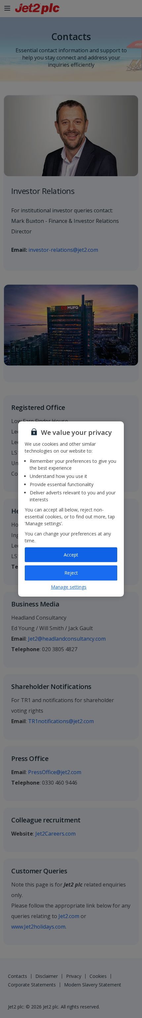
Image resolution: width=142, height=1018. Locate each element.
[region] (71, 509)
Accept (71, 555)
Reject (71, 573)
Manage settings (69, 587)
